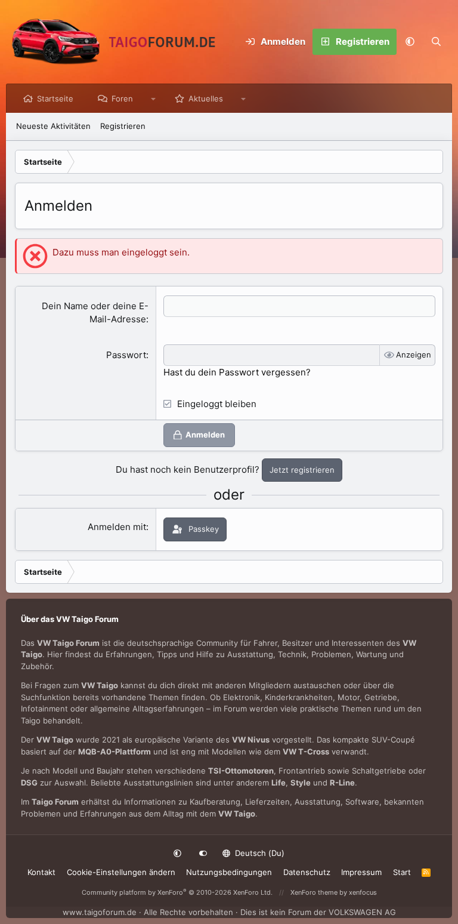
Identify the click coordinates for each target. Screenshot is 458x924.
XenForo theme (314, 892)
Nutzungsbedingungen (229, 872)
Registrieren (123, 126)
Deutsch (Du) (258, 853)
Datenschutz (306, 872)
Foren (122, 98)
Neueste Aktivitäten (53, 126)
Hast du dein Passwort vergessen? (237, 372)
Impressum (361, 872)
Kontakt (41, 872)
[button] (410, 42)
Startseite (55, 98)
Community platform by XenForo (177, 892)
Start (402, 872)
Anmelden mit (117, 526)
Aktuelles (205, 98)
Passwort (126, 355)
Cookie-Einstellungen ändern (121, 872)
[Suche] (436, 42)
